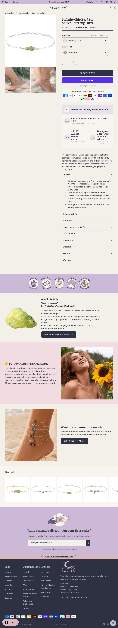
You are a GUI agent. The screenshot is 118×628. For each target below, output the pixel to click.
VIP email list (28, 580)
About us (45, 572)
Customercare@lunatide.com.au (74, 597)
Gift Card (9, 593)
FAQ (25, 585)
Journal (44, 576)
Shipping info (28, 589)
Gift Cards (46, 592)
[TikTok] (114, 2)
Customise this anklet (75, 441)
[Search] (7, 7)
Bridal (7, 589)
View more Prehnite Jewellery (59, 334)
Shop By (8, 585)
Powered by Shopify (24, 624)
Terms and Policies (59, 624)
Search (26, 572)
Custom (8, 580)
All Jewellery (9, 13)
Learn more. (80, 579)
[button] (81, 27)
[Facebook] (107, 2)
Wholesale (46, 580)
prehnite (84, 155)
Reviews (8, 598)
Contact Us (28, 608)
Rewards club (29, 576)
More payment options (88, 86)
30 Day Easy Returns (10, 2)
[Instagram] (110, 2)
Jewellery (9, 572)
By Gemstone (11, 576)
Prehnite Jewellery (23, 13)
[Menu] (2, 7)
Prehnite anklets (38, 13)
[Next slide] (110, 489)
